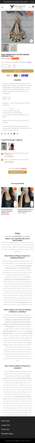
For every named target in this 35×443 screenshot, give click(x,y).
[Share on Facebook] (2, 133)
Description (17, 80)
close (32, 1)
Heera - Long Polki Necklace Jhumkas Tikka (16, 159)
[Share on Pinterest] (8, 133)
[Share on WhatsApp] (17, 133)
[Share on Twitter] (5, 133)
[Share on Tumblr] (11, 133)
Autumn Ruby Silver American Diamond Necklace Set (7, 211)
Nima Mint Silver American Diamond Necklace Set (25, 210)
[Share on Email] (14, 133)
